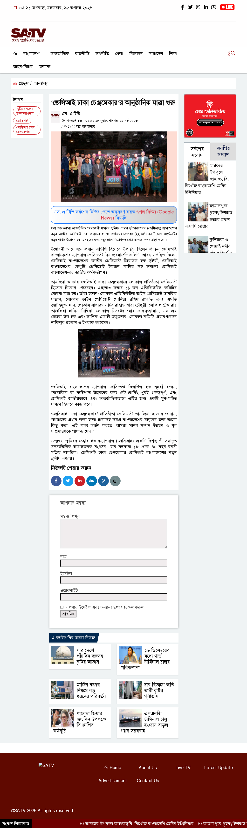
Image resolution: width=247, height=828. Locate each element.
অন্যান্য (44, 66)
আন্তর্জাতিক (60, 53)
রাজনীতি (82, 53)
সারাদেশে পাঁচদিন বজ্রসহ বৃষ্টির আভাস (90, 656)
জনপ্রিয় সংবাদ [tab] (223, 151)
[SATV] (28, 33)
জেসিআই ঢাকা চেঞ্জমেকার (25, 129)
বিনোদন (136, 53)
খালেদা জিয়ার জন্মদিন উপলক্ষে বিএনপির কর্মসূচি (79, 722)
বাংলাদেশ (31, 53)
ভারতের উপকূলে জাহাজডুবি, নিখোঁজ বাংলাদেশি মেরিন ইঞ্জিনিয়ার (128, 823)
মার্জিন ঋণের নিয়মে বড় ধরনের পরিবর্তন (91, 690)
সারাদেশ (156, 53)
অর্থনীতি (102, 53)
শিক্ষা (173, 53)
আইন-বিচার (23, 66)
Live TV (183, 767)
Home (115, 767)
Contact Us (148, 780)
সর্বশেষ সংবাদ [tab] (197, 152)
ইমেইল (66, 573)
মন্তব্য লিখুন (70, 516)
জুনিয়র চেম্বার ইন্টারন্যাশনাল (25, 111)
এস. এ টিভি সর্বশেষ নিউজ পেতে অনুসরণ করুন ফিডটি (114, 215)
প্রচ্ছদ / (24, 84)
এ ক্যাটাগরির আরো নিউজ (73, 637)
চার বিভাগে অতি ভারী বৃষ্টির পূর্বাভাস (159, 690)
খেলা (119, 53)
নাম (63, 556)
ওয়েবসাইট (69, 590)
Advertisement (112, 780)
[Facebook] (56, 481)
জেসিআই (22, 121)
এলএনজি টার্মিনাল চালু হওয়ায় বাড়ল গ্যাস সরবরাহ (144, 722)
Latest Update (218, 767)
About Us (148, 767)
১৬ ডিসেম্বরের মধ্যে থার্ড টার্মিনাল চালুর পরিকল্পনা (145, 659)
